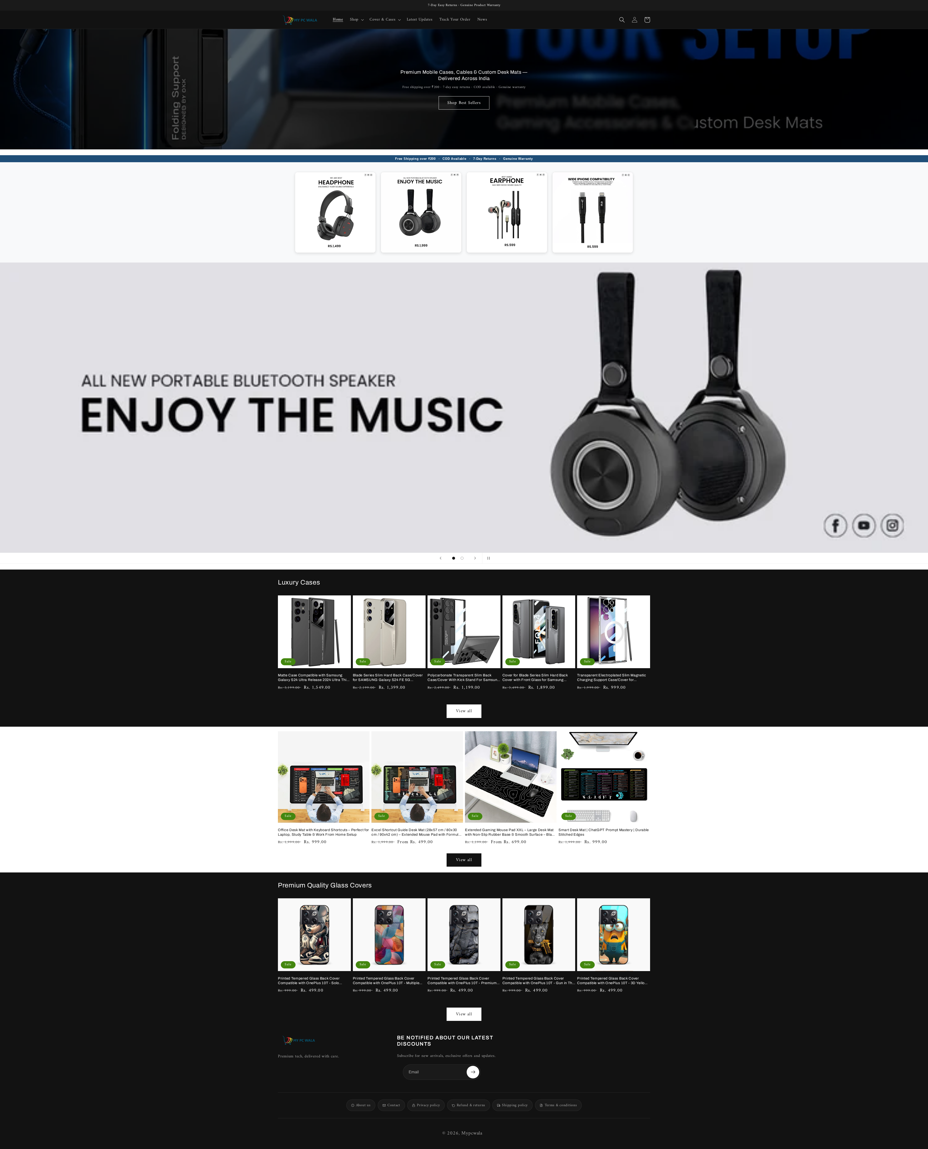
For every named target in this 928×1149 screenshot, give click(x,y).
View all (464, 711)
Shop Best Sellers (464, 103)
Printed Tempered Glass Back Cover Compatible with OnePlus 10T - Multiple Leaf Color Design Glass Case (386, 980)
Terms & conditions (561, 1105)
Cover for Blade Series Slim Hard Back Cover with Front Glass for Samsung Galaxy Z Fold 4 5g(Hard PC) (535, 677)
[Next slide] (475, 558)
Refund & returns (471, 1105)
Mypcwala (471, 1133)
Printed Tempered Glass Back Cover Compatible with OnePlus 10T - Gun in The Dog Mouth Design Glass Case (538, 980)
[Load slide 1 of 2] (453, 558)
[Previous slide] (440, 558)
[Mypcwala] (298, 1040)
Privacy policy (428, 1105)
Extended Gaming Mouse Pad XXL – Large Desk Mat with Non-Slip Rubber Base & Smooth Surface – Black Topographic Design (510, 832)
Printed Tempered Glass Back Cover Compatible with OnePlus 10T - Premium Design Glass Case (462, 980)
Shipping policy (515, 1105)
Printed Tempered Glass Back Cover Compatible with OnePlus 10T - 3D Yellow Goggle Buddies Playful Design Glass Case (613, 980)
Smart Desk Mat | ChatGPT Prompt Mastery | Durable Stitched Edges (603, 832)
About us (363, 1105)
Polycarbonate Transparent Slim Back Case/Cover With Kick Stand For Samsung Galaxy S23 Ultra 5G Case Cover (463, 677)
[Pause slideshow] (487, 558)
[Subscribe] (473, 1072)
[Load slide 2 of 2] (462, 558)
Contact (393, 1105)
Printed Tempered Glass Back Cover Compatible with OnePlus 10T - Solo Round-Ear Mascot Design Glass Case (310, 980)
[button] (356, 20)
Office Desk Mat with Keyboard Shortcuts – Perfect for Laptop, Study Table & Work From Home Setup (323, 832)
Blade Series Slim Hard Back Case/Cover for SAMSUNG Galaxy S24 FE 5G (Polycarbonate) (388, 677)
